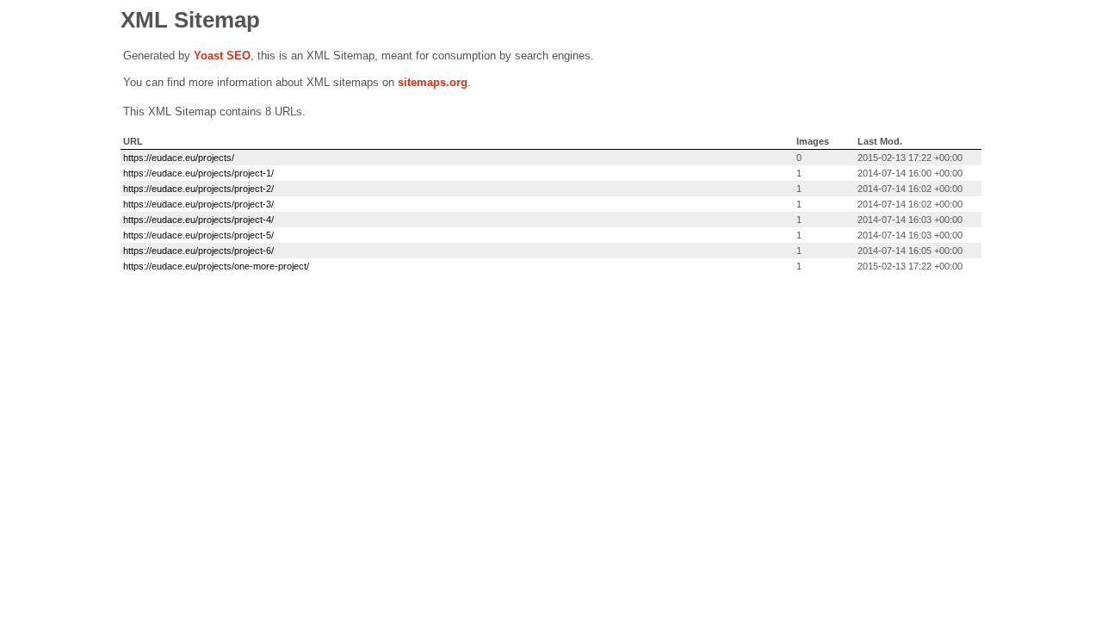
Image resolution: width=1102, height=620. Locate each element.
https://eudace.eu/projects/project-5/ (198, 235)
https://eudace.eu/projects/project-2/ (198, 188)
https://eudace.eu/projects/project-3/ (198, 204)
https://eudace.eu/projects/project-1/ (198, 173)
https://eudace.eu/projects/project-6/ (198, 250)
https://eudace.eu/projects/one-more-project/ (216, 266)
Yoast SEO (222, 55)
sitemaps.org (432, 82)
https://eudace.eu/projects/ (178, 157)
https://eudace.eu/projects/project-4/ (198, 219)
